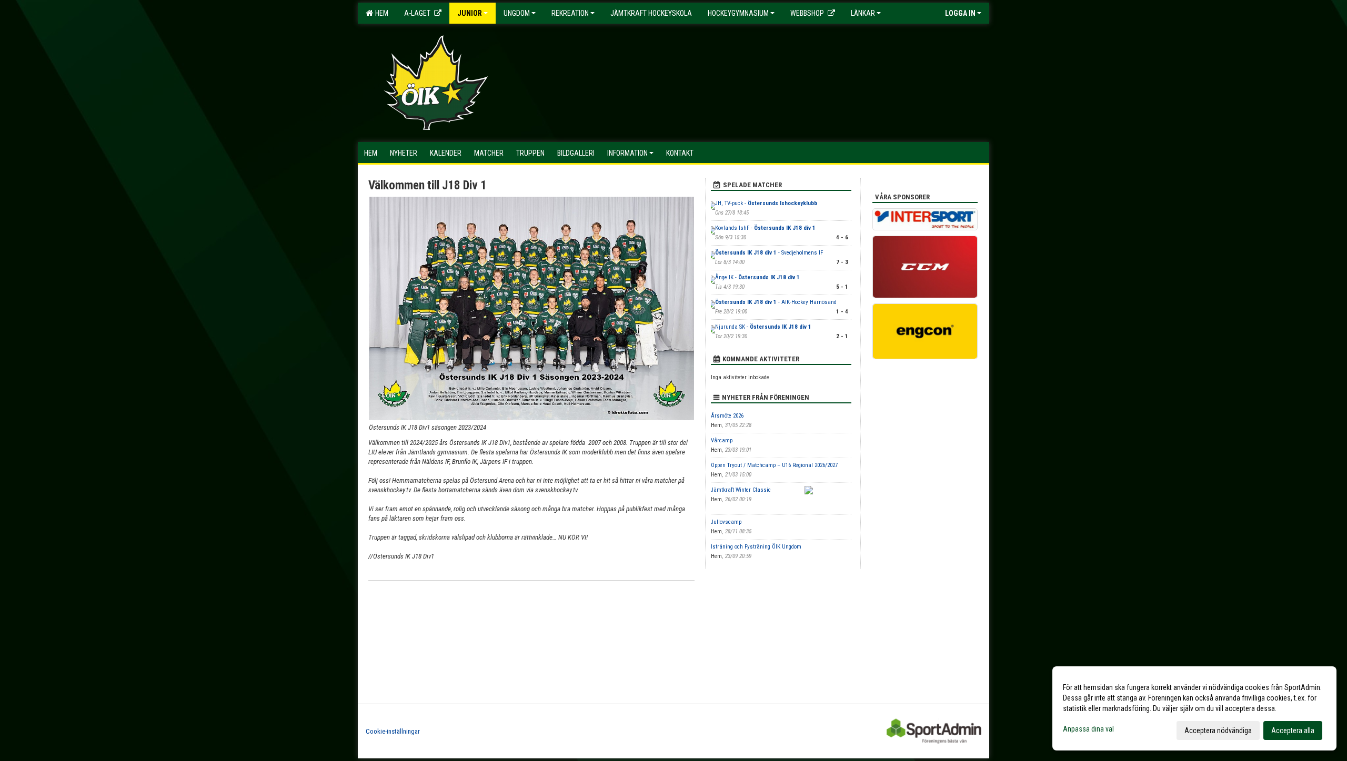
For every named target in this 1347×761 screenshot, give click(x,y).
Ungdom (517, 13)
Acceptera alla (1292, 730)
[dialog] (1194, 708)
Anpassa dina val (1088, 729)
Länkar (863, 13)
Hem (380, 13)
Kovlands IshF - (765, 228)
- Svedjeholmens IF (769, 252)
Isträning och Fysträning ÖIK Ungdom (756, 546)
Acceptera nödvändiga (1218, 730)
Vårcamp (721, 440)
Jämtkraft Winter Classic (741, 489)
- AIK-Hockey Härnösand (776, 302)
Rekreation (570, 13)
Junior (469, 13)
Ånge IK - (757, 277)
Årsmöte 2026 (727, 415)
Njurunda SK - (763, 326)
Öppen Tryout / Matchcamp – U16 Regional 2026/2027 (774, 465)
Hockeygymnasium (738, 13)
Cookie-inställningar (393, 731)
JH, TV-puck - (766, 203)
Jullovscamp (726, 522)
